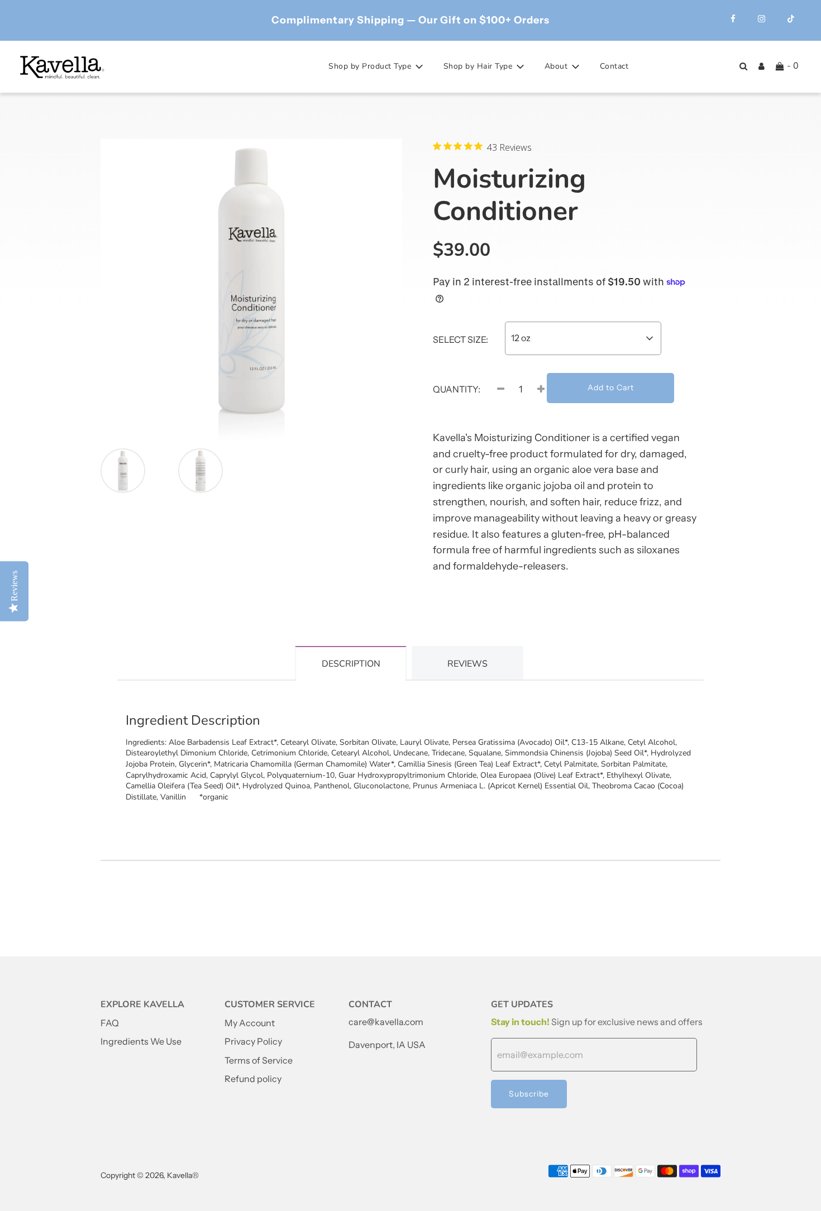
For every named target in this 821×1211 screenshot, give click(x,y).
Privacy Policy (253, 1041)
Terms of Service (259, 1060)
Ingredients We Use (141, 1041)
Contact (614, 66)
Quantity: (456, 389)
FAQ (110, 1022)
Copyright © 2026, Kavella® (150, 1175)
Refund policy (253, 1078)
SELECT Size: (460, 339)
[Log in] (761, 66)
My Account (250, 1022)
